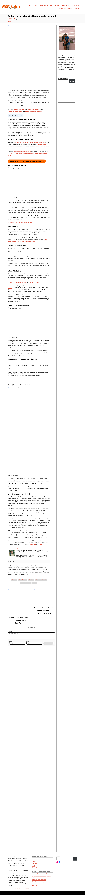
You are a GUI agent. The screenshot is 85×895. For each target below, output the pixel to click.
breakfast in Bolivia (33, 109)
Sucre (34, 583)
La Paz (31, 579)
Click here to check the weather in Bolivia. (20, 222)
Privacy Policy (16, 888)
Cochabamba (22, 579)
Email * (28, 641)
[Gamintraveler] (11, 7)
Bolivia (9, 21)
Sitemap (26, 888)
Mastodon (59, 864)
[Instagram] (8, 561)
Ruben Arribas (12, 18)
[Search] (75, 858)
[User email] (13, 561)
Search (72, 81)
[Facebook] (10, 561)
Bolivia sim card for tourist (18, 282)
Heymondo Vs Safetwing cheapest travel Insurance (30, 142)
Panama (41, 544)
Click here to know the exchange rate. (27, 267)
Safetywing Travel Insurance (22, 151)
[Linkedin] (12, 561)
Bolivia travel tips (19, 109)
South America (26, 583)
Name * (11, 641)
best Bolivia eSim (34, 282)
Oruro (37, 579)
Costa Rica (33, 544)
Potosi (44, 579)
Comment (10, 631)
